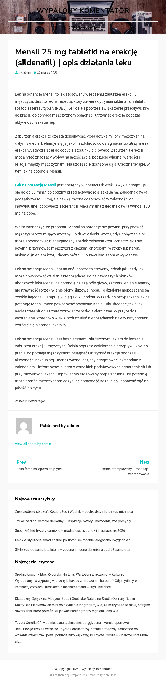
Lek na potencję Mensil (35, 185)
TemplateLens (78, 675)
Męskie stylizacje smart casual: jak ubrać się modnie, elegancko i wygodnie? (72, 540)
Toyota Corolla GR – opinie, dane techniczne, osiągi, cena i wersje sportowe (72, 623)
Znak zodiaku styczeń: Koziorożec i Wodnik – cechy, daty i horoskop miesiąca (74, 511)
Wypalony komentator (83, 10)
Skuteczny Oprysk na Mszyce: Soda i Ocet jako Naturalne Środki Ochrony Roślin (75, 599)
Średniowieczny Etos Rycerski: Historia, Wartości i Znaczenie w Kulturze (69, 574)
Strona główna (83, 27)
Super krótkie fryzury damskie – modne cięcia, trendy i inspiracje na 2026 (70, 531)
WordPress (110, 675)
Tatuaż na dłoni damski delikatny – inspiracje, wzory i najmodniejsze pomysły (73, 521)
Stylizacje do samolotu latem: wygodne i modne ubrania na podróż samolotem (73, 550)
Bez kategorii (37, 401)
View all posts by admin (33, 444)
